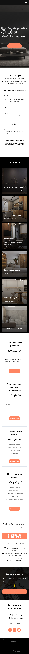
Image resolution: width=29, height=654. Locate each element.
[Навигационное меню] (26, 2)
